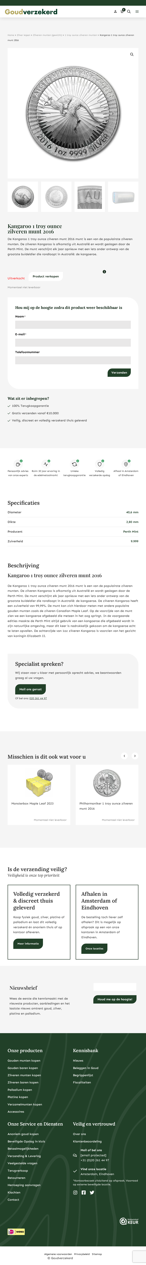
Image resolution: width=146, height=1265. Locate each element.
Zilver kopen (23, 35)
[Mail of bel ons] (75, 1155)
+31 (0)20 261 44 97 (95, 1160)
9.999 (134, 541)
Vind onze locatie (93, 1169)
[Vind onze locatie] (75, 1172)
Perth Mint (130, 531)
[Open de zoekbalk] (129, 11)
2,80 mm (132, 522)
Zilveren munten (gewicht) (47, 35)
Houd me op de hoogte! (115, 999)
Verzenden (119, 372)
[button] (132, 54)
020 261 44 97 (38, 698)
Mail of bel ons (91, 1150)
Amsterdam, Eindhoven (97, 1174)
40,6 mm (132, 512)
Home (11, 35)
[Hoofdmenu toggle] (137, 12)
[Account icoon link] (115, 11)
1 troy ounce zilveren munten (81, 35)
